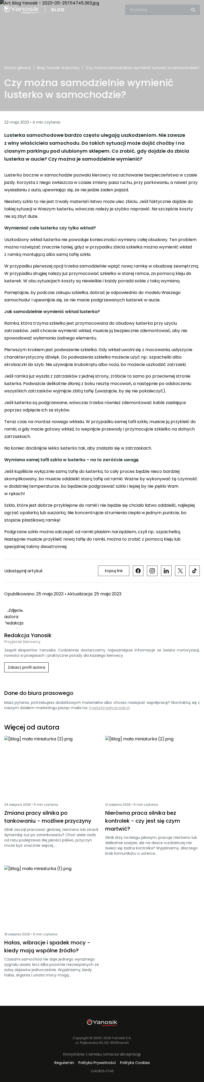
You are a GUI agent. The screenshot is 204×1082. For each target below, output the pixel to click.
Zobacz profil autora (26, 667)
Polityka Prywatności (97, 1062)
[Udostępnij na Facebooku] (138, 570)
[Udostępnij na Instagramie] (152, 570)
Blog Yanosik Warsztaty (58, 67)
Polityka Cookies (135, 1062)
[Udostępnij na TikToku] (194, 570)
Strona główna (17, 67)
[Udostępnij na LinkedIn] (166, 570)
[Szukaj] (193, 10)
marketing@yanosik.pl (109, 707)
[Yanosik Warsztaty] (102, 1022)
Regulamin (64, 1062)
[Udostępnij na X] (180, 570)
